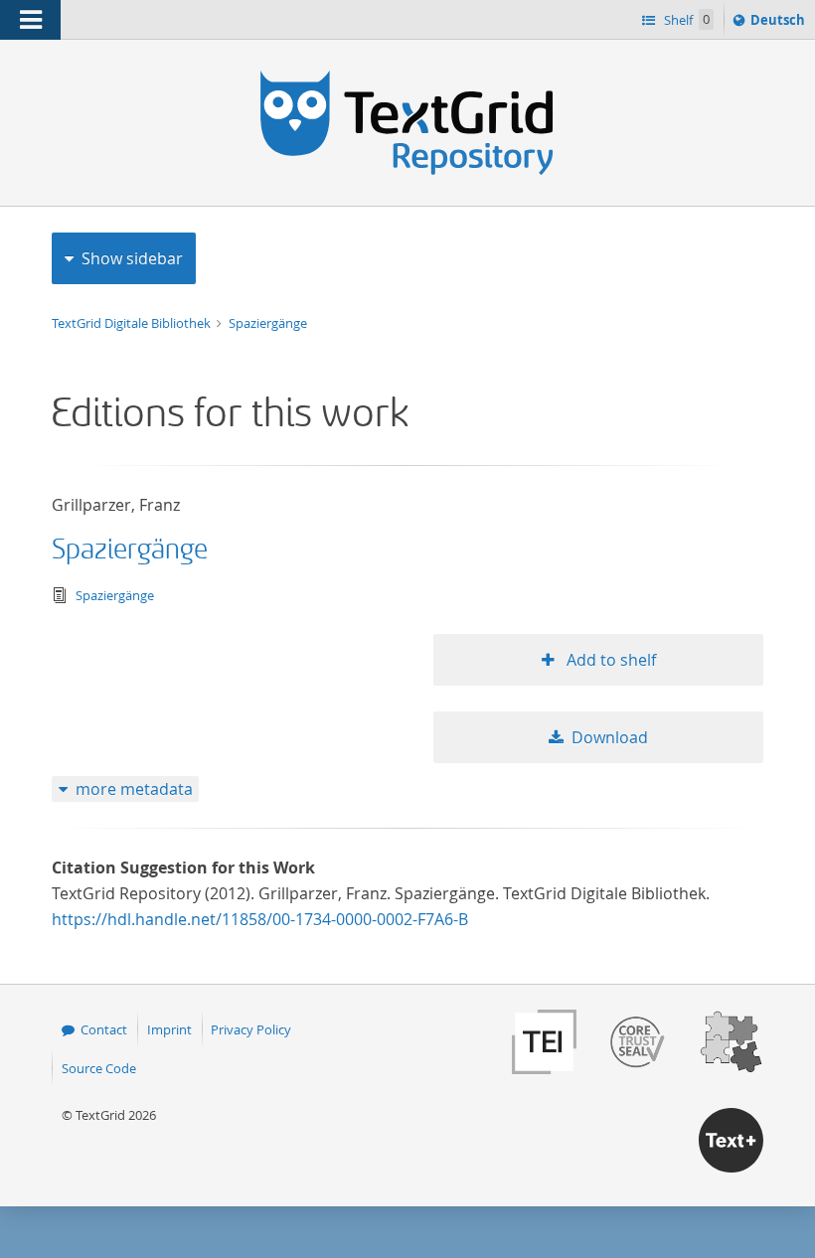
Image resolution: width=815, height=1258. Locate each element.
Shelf (685, 20)
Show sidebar (132, 258)
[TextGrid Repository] (407, 77)
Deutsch (779, 24)
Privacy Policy (251, 1029)
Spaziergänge (268, 323)
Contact (104, 1029)
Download (609, 737)
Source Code (99, 1068)
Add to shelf (609, 660)
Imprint (169, 1029)
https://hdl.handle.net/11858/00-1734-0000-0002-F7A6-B (260, 919)
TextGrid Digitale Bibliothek (133, 323)
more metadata (134, 789)
